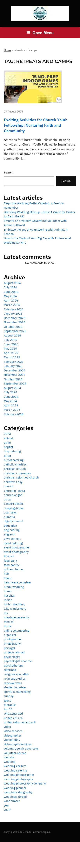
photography (12, 643)
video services (13, 731)
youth (7, 809)
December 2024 (14, 370)
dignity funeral (13, 521)
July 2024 (10, 392)
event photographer (17, 547)
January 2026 (13, 313)
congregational (13, 508)
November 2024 (14, 375)
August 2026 (12, 283)
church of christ (14, 490)
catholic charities (15, 464)
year (7, 805)
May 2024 (10, 401)
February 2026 (13, 309)
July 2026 (10, 287)
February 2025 (13, 361)
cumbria (9, 517)
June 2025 (11, 344)
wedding (9, 762)
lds (6, 613)
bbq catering (12, 451)
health (8, 578)
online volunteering (16, 630)
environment (12, 538)
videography (12, 740)
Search (8, 172)
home (7, 591)
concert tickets (13, 504)
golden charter (13, 569)
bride (7, 456)
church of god (13, 495)
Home (7, 50)
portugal (9, 648)
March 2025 (12, 357)
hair (6, 573)
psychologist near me (18, 661)
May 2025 (10, 348)
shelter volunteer (15, 687)
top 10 (8, 709)
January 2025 (13, 366)
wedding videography (18, 792)
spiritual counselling (17, 692)
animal (8, 438)
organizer (10, 635)
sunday (8, 696)
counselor (10, 512)
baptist (8, 447)
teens (7, 700)
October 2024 (13, 379)
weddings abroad (15, 796)
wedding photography (18, 779)
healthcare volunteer (17, 582)
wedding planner (15, 788)
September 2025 (15, 331)
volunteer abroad (15, 753)
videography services (17, 744)
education (10, 525)
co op (7, 499)
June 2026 (11, 292)
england (9, 534)
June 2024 (11, 396)
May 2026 (10, 296)
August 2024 (12, 388)
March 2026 (12, 305)
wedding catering (15, 770)
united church (13, 718)
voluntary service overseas (21, 748)
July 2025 (10, 340)
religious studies (14, 678)
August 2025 (12, 335)
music (8, 626)
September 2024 (15, 383)
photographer (13, 639)
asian (7, 442)
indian (8, 600)
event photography (16, 552)
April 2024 (11, 405)
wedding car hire (15, 766)
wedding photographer (19, 775)
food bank (10, 560)
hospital (9, 595)
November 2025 (14, 322)
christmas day (13, 482)
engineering (12, 530)
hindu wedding (14, 587)
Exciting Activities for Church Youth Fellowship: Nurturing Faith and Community (36, 125)
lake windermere (15, 608)
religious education (16, 674)
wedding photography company (25, 783)
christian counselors (17, 473)
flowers (9, 556)
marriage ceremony (17, 617)
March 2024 (12, 409)
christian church (15, 469)
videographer (12, 735)
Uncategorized (13, 713)
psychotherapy (13, 665)
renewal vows (13, 683)
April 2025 (11, 353)
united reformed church (20, 722)
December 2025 (14, 318)
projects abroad (14, 652)
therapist (10, 705)
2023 (7, 434)
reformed (10, 670)
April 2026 (11, 300)
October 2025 (13, 327)
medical (9, 622)
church (8, 486)
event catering (13, 543)
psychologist (12, 657)
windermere (12, 801)
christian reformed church (21, 477)
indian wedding (14, 604)
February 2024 (13, 414)
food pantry (11, 565)
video (7, 727)
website (9, 757)
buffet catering (13, 460)
